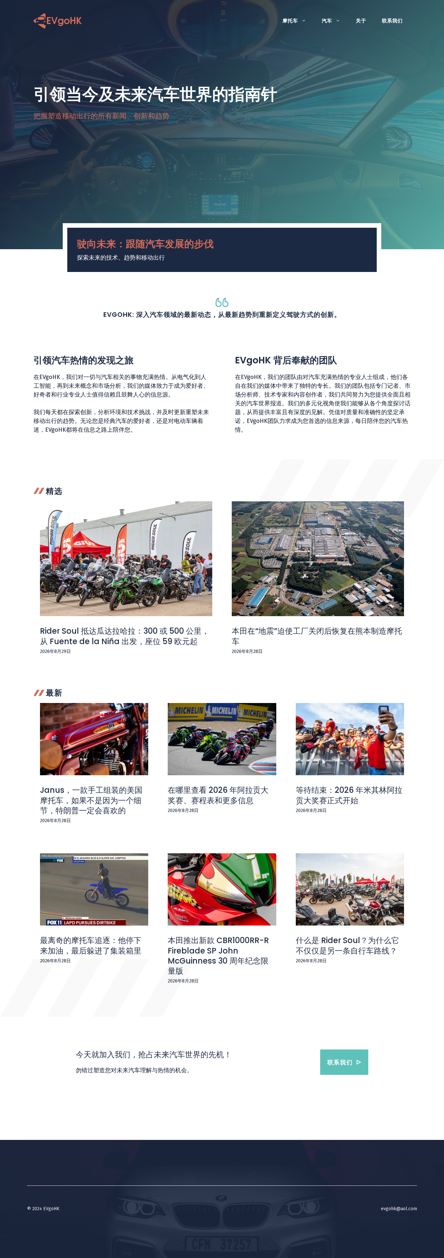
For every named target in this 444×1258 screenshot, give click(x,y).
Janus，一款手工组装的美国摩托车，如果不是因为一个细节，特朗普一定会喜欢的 (91, 800)
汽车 (327, 21)
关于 (361, 21)
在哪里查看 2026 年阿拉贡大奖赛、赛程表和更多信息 (218, 795)
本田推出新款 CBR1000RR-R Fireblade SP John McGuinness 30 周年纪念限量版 (218, 955)
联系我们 (392, 21)
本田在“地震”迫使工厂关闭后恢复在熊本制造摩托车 (317, 636)
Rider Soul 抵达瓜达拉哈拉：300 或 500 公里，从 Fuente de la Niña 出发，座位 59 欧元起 (124, 636)
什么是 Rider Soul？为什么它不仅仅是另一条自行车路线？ (347, 945)
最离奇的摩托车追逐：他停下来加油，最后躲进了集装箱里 (90, 945)
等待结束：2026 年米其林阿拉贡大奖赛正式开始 (349, 795)
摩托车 (290, 21)
